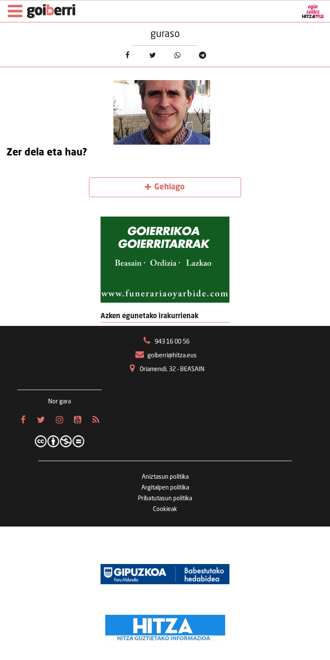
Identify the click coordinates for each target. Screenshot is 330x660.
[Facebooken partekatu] (127, 55)
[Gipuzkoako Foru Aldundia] (165, 573)
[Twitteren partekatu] (152, 55)
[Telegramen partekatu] (203, 55)
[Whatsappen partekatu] (178, 55)
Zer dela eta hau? (46, 153)
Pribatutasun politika (165, 499)
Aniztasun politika (165, 477)
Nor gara (59, 402)
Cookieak (165, 509)
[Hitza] (165, 625)
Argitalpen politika (165, 488)
